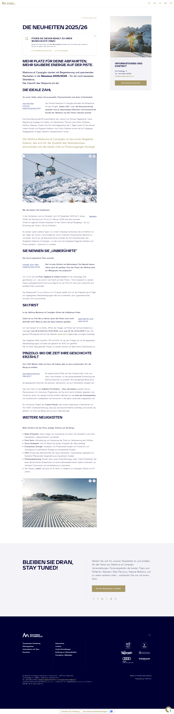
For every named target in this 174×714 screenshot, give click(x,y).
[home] (32, 634)
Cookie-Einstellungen (63, 649)
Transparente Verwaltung (31, 643)
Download (26, 652)
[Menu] (171, 3)
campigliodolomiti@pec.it (67, 679)
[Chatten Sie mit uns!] (168, 709)
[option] (60, 178)
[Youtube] (102, 598)
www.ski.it (62, 334)
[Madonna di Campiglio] (9, 3)
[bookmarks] (160, 3)
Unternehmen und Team (31, 649)
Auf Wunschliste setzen (90, 18)
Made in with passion (140, 675)
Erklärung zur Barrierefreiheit (66, 652)
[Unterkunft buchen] (154, 3)
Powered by (143, 679)
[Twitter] (106, 598)
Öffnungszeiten (28, 646)
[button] (90, 156)
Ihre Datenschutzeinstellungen (95, 711)
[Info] (149, 3)
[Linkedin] (115, 598)
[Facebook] (93, 598)
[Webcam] (165, 3)
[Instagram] (97, 598)
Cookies (58, 646)
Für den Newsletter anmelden (108, 589)
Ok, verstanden (62, 51)
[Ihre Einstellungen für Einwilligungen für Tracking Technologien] (170, 710)
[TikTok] (111, 598)
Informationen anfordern (130, 83)
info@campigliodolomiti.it (124, 76)
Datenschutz (59, 643)
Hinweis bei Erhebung (70, 711)
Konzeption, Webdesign (63, 655)
